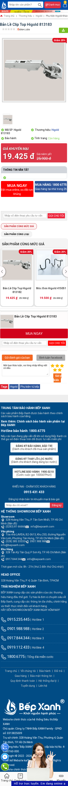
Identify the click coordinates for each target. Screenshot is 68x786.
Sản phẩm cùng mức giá (19, 226)
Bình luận (23, 30)
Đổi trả (58, 670)
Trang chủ (8, 16)
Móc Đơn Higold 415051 (51, 288)
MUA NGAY (34, 333)
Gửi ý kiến (57, 378)
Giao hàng (21, 675)
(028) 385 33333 (15, 541)
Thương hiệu (25, 16)
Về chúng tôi (28, 670)
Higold (39, 16)
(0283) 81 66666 (15, 526)
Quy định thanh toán (22, 680)
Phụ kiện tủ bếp (29, 386)
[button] (3, 272)
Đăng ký (56, 505)
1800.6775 (15, 656)
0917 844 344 (14, 559)
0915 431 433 (34, 492)
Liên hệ (43, 685)
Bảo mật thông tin (41, 675)
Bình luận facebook (50, 357)
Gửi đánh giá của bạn (17, 357)
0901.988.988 (38, 541)
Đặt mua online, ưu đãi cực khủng (17, 189)
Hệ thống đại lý (47, 680)
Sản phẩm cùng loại (16, 234)
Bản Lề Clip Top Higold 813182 (17, 290)
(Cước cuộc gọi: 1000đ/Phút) (34, 473)
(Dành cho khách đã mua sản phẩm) (34, 447)
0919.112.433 (17, 647)
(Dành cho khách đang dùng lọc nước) (34, 460)
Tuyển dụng (28, 685)
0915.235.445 (17, 619)
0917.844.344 (17, 638)
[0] (65, 4)
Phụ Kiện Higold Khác (57, 16)
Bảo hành (45, 670)
